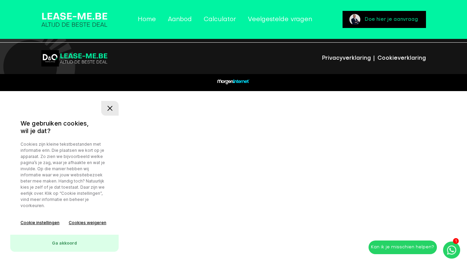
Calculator (220, 20)
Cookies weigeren (87, 222)
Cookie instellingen (40, 222)
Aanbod (180, 20)
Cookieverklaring (401, 58)
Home (147, 20)
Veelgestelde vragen (280, 20)
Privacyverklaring (347, 58)
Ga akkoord (64, 243)
